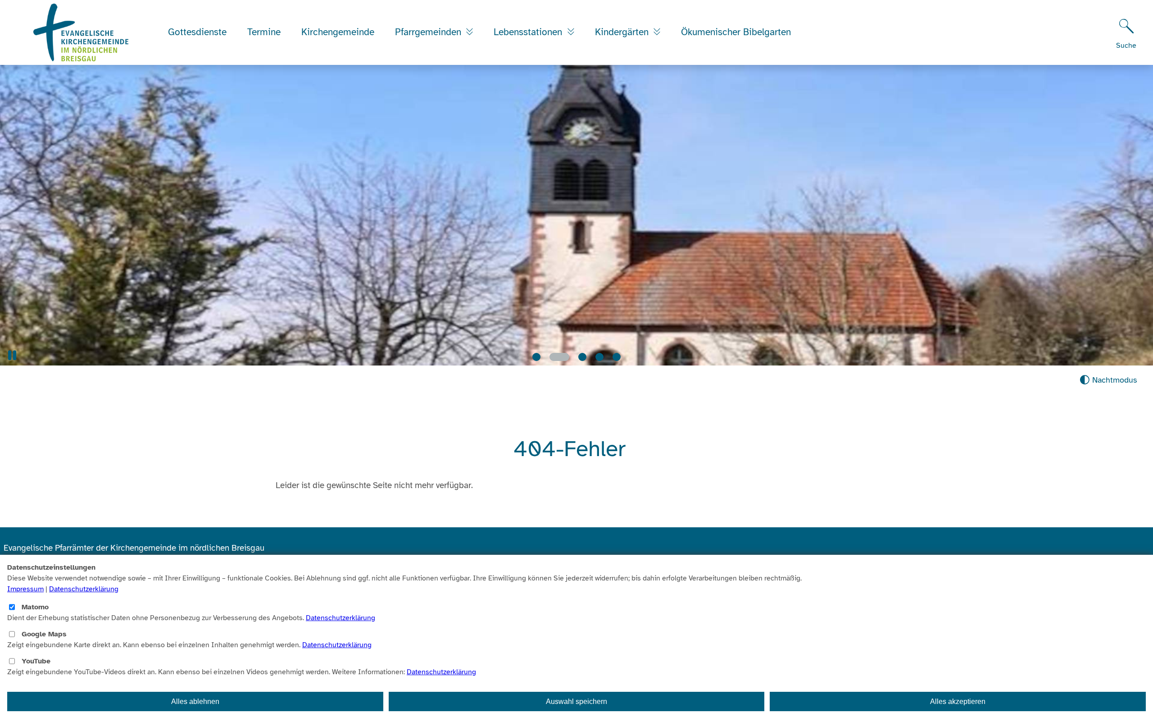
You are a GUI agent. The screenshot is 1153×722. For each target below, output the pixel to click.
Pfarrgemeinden (429, 32)
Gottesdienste (197, 32)
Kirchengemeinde (337, 32)
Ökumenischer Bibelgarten (736, 32)
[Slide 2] (553, 357)
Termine (264, 32)
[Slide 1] (536, 357)
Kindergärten (623, 32)
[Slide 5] (616, 357)
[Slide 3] (576, 357)
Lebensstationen (529, 32)
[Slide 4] (599, 357)
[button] (12, 355)
